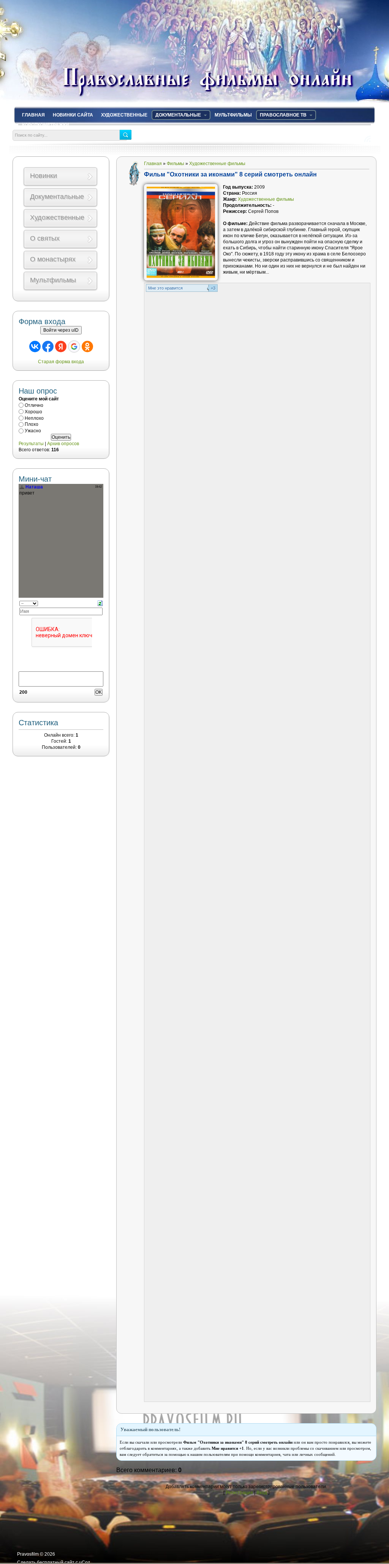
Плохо (31, 424)
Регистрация (239, 1492)
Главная (153, 163)
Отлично (34, 405)
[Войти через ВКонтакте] (35, 346)
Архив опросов (63, 443)
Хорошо (33, 411)
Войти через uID (61, 330)
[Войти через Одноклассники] (87, 346)
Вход (261, 1492)
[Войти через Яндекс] (60, 346)
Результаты (31, 443)
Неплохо (34, 418)
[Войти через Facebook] (48, 346)
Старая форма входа (61, 361)
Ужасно (33, 430)
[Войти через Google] (74, 346)
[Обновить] (100, 603)
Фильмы (175, 163)
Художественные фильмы (217, 163)
